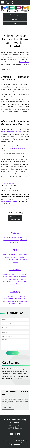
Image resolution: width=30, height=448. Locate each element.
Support (15, 23)
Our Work (15, 19)
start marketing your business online (11, 132)
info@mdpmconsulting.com (9, 201)
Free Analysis (15, 15)
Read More (7, 408)
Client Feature (15, 217)
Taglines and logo (9, 183)
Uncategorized (15, 219)
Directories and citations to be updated (15, 148)
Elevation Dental (24, 62)
